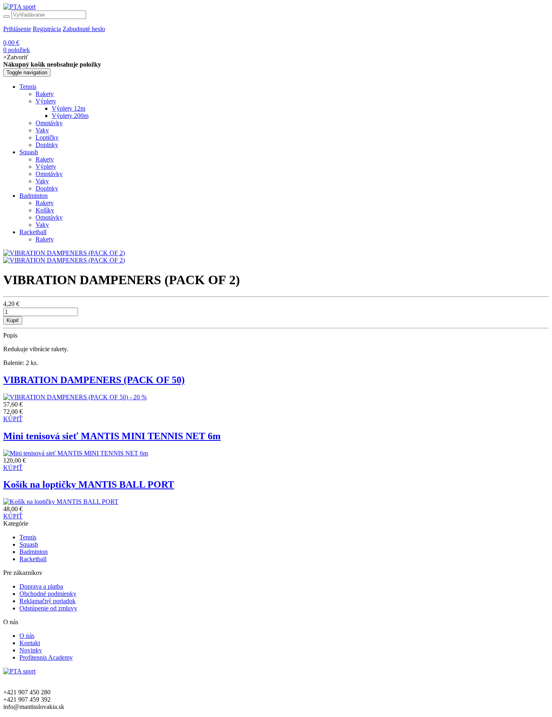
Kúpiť (12, 320)
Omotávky (49, 123)
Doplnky (47, 144)
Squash (28, 152)
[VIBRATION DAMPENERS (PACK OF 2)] (64, 252)
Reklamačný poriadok (47, 601)
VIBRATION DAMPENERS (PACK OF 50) (94, 380)
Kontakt (29, 642)
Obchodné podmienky (47, 593)
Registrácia (47, 28)
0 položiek (16, 46)
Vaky (42, 130)
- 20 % (138, 397)
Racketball (32, 232)
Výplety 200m (70, 115)
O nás (26, 635)
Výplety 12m (68, 108)
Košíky (45, 210)
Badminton (33, 195)
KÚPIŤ (13, 418)
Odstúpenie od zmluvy (48, 608)
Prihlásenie (17, 28)
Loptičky (47, 137)
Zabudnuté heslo (84, 28)
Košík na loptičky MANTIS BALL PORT (88, 484)
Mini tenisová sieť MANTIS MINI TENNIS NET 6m (112, 436)
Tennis (27, 86)
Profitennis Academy (46, 657)
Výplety (46, 101)
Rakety (45, 93)
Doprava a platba (41, 586)
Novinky (30, 650)
